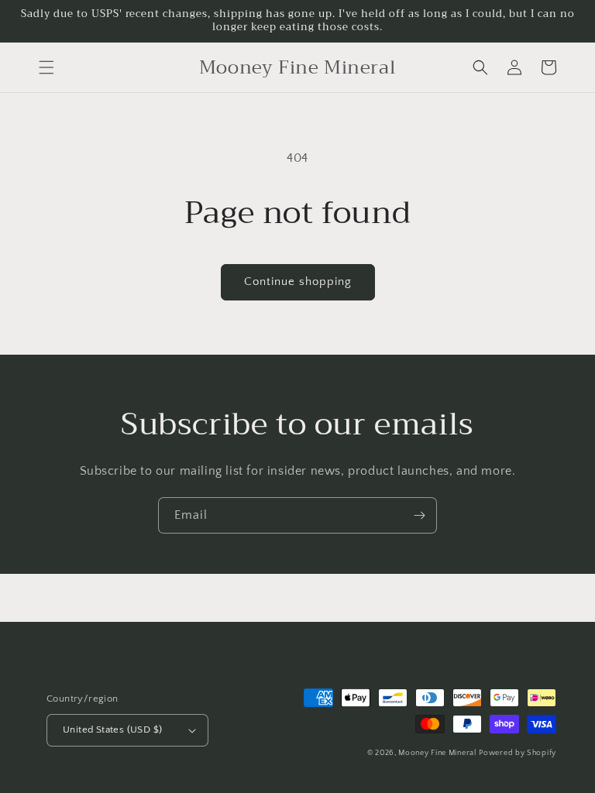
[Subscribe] (419, 515)
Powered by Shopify (517, 753)
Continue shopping (298, 281)
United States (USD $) (112, 729)
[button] (46, 67)
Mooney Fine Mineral (437, 753)
